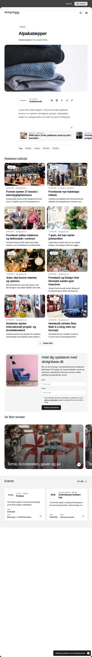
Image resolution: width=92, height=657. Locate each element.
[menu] (86, 13)
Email (43, 388)
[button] (71, 127)
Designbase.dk (35, 101)
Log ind (69, 4)
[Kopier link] (72, 100)
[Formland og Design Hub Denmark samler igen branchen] (67, 270)
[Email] (67, 100)
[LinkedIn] (56, 100)
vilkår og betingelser (51, 400)
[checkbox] (42, 400)
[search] (81, 13)
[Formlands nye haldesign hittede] (67, 183)
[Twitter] (61, 100)
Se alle (80, 481)
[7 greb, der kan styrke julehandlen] (67, 226)
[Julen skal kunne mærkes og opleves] (24, 269)
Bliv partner (81, 4)
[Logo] (11, 13)
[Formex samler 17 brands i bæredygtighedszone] (24, 183)
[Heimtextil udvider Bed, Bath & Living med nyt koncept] (67, 316)
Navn (43, 380)
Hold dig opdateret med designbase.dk (70, 653)
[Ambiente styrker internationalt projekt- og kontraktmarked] (24, 316)
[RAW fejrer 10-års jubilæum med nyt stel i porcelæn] (46, 135)
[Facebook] (51, 100)
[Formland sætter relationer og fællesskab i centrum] (24, 226)
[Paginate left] (6, 446)
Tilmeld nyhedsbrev (51, 407)
